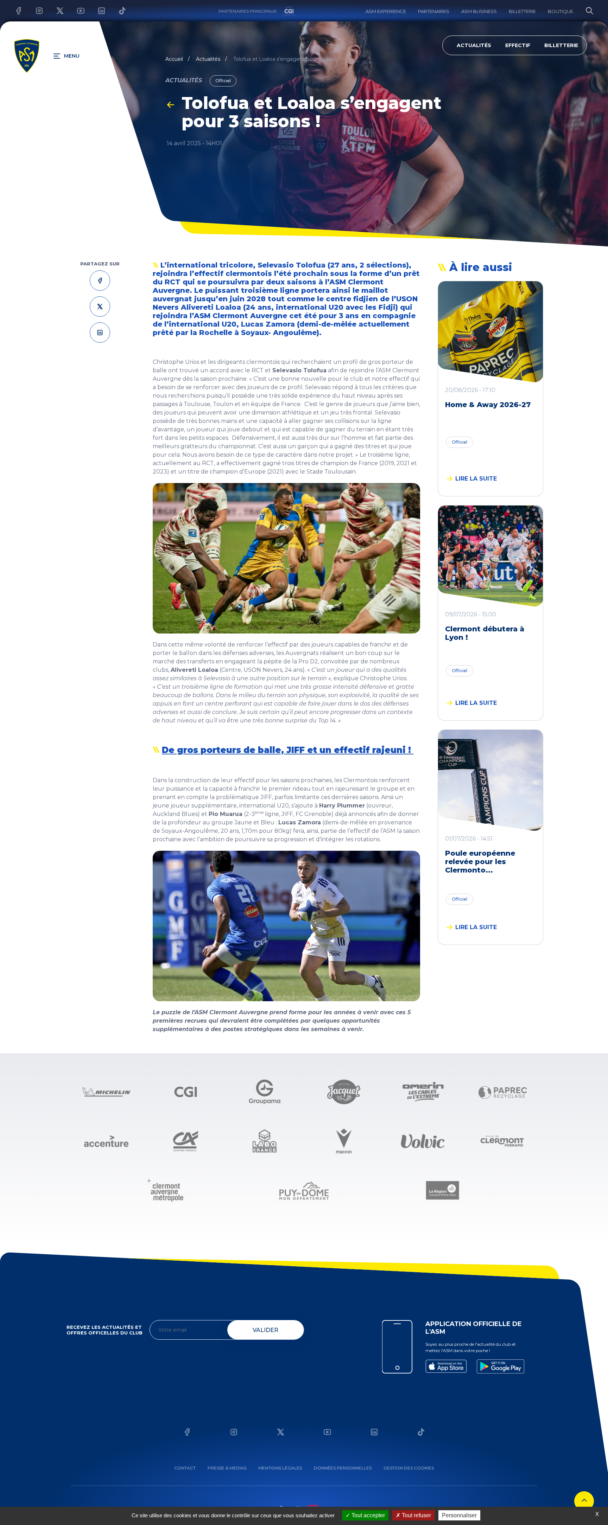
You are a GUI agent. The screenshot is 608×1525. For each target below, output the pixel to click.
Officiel (459, 442)
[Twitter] (54, 10)
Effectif (517, 45)
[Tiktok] (117, 10)
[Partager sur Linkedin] (100, 332)
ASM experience (386, 11)
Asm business (479, 11)
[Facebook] (13, 10)
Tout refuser (415, 1515)
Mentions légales (280, 1468)
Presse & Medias (227, 1468)
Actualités (474, 45)
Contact (185, 1468)
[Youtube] (75, 10)
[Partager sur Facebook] (100, 280)
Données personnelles (343, 1468)
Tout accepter (367, 1515)
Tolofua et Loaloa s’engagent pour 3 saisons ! (286, 59)
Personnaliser (459, 1515)
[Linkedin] (96, 10)
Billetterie (522, 11)
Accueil (174, 59)
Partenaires (433, 11)
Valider (265, 1330)
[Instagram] (34, 10)
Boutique (560, 11)
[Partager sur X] (100, 306)
